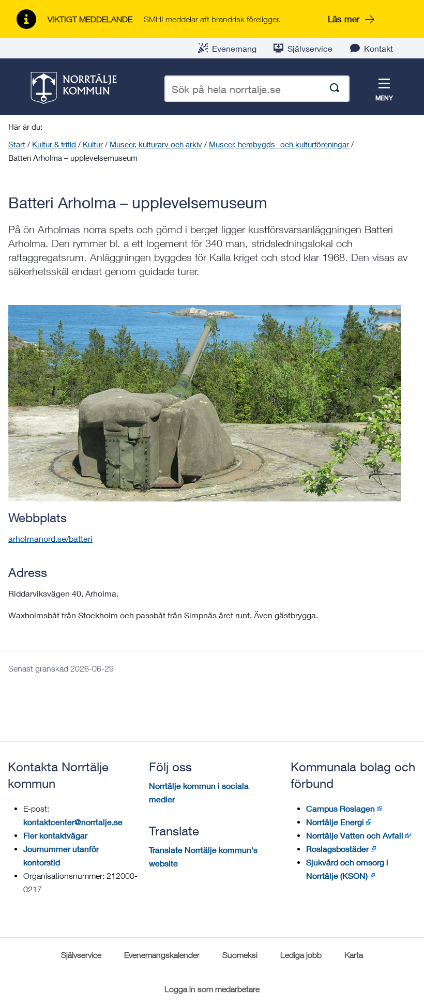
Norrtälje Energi (335, 822)
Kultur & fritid (54, 144)
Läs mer (344, 18)
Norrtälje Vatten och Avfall (354, 835)
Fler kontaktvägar (55, 835)
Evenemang (234, 48)
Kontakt (378, 48)
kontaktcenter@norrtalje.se (73, 822)
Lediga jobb (301, 954)
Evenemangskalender (162, 954)
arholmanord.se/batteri (50, 538)
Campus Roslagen (340, 808)
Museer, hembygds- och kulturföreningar (279, 144)
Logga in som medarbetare (212, 989)
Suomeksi (240, 954)
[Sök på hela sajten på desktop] (334, 89)
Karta (353, 954)
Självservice (309, 48)
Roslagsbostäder (337, 848)
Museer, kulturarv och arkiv (156, 144)
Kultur (93, 144)
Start (16, 144)
